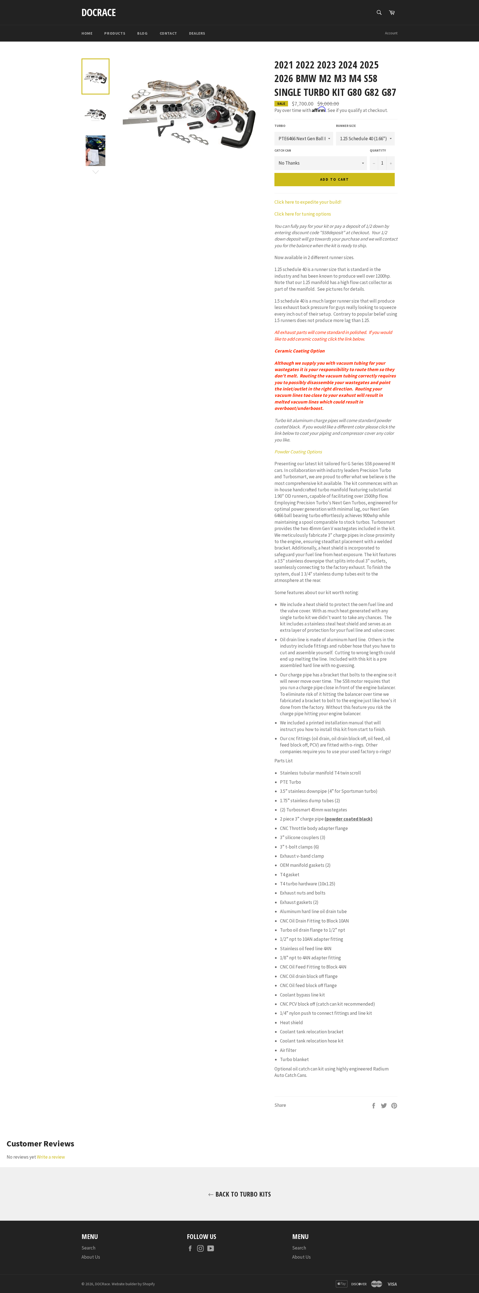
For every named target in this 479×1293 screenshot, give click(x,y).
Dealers (197, 33)
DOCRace (98, 12)
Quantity (378, 150)
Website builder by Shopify (133, 1284)
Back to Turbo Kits (242, 1194)
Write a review (51, 1157)
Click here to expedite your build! (308, 202)
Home (86, 33)
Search (88, 1248)
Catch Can (282, 150)
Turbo (280, 126)
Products (114, 33)
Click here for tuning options (302, 214)
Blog (142, 33)
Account (391, 33)
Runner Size (346, 126)
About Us (90, 1257)
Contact (168, 33)
